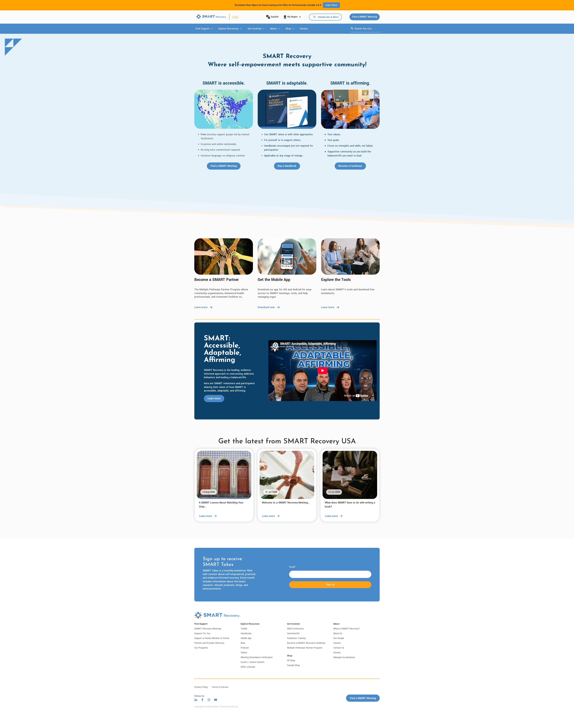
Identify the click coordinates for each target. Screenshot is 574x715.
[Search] (352, 28)
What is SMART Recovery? (346, 628)
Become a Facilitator (350, 166)
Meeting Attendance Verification (257, 657)
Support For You (202, 633)
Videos (244, 652)
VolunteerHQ (293, 633)
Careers (337, 643)
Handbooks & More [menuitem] (328, 17)
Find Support (203, 28)
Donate (304, 28)
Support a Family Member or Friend (211, 638)
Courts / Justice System (252, 662)
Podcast (245, 647)
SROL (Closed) (248, 667)
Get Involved (254, 28)
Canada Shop (293, 665)
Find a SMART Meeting (364, 16)
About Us (337, 633)
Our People (338, 638)
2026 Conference (295, 628)
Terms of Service (220, 687)
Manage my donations (344, 657)
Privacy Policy (201, 687)
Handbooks (246, 633)
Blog (243, 643)
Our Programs (201, 647)
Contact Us (338, 647)
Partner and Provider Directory (209, 643)
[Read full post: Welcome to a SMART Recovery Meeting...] (287, 475)
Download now (266, 307)
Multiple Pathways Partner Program (304, 647)
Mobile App (246, 638)
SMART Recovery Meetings (207, 628)
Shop (288, 28)
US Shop (291, 660)
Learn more (200, 307)
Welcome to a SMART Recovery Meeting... (286, 502)
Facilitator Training (296, 638)
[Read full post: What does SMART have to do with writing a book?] (350, 475)
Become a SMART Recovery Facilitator (306, 643)
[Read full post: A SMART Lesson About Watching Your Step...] (224, 475)
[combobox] (366, 28)
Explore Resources (228, 28)
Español (274, 16)
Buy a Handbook (287, 166)
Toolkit (244, 628)
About (273, 28)
